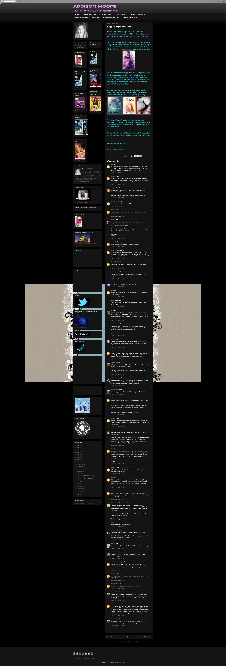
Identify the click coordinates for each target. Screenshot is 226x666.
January (80, 491)
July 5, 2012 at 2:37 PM (117, 615)
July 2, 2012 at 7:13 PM (117, 386)
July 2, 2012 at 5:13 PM (117, 306)
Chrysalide (114, 530)
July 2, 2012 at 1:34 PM (117, 238)
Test (112, 164)
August (80, 471)
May (79, 483)
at (111, 448)
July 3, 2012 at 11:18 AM (117, 474)
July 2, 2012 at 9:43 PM (117, 414)
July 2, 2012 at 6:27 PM (117, 374)
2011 (78, 494)
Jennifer (113, 209)
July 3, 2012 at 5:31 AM (117, 426)
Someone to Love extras (130, 17)
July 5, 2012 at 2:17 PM (117, 600)
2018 (78, 445)
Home (77, 14)
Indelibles (134, 42)
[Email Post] (131, 156)
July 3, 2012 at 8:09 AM (117, 445)
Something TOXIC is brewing (86, 476)
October (80, 466)
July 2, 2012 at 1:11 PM (117, 172)
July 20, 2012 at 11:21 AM (118, 625)
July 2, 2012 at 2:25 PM (117, 268)
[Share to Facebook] (140, 156)
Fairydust (113, 282)
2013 (78, 457)
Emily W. (113, 543)
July (79, 474)
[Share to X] (138, 156)
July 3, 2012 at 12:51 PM (117, 487)
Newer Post (110, 637)
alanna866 (114, 592)
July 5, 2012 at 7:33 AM (117, 588)
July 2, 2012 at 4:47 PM (117, 286)
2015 (78, 452)
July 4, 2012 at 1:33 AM (117, 526)
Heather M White (115, 362)
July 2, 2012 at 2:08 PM (117, 246)
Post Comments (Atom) (132, 641)
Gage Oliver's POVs (105, 14)
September (81, 469)
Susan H (113, 242)
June (79, 481)
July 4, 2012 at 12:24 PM (117, 558)
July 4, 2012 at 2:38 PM (117, 580)
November (81, 464)
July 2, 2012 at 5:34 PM (117, 335)
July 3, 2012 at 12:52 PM (117, 499)
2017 (78, 447)
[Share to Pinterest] (141, 156)
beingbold (114, 188)
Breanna (113, 339)
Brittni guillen (115, 378)
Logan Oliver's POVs (121, 14)
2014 (78, 455)
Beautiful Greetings (116, 552)
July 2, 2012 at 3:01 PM (117, 278)
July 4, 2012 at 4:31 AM (117, 540)
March (80, 486)
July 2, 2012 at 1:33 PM (117, 216)
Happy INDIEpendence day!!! (86, 478)
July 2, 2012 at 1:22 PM (117, 184)
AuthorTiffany (115, 389)
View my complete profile (82, 181)
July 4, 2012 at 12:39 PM (117, 570)
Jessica (113, 219)
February (81, 488)
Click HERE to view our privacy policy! (80, 46)
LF (111, 290)
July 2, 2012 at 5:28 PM (117, 320)
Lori (112, 310)
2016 (78, 450)
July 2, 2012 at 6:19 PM (117, 359)
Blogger (122, 662)
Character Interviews (81, 17)
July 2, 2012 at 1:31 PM (117, 197)
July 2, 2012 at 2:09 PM (117, 258)
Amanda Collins (115, 201)
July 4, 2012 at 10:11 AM (117, 548)
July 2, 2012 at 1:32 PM (117, 206)
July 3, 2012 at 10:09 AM (117, 463)
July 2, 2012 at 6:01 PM (117, 347)
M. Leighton (123, 49)
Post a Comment (113, 629)
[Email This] (135, 156)
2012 (78, 459)
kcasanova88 (114, 583)
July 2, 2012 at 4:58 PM (117, 296)
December (81, 461)
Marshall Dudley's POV (138, 14)
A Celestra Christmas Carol (111, 17)
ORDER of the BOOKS (89, 14)
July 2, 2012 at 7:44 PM (117, 394)
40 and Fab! (114, 262)
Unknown (113, 176)
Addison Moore (94, 6)
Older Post (147, 637)
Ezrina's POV (95, 17)
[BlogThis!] (136, 156)
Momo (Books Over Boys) (118, 502)
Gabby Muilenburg (116, 562)
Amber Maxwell (115, 250)
